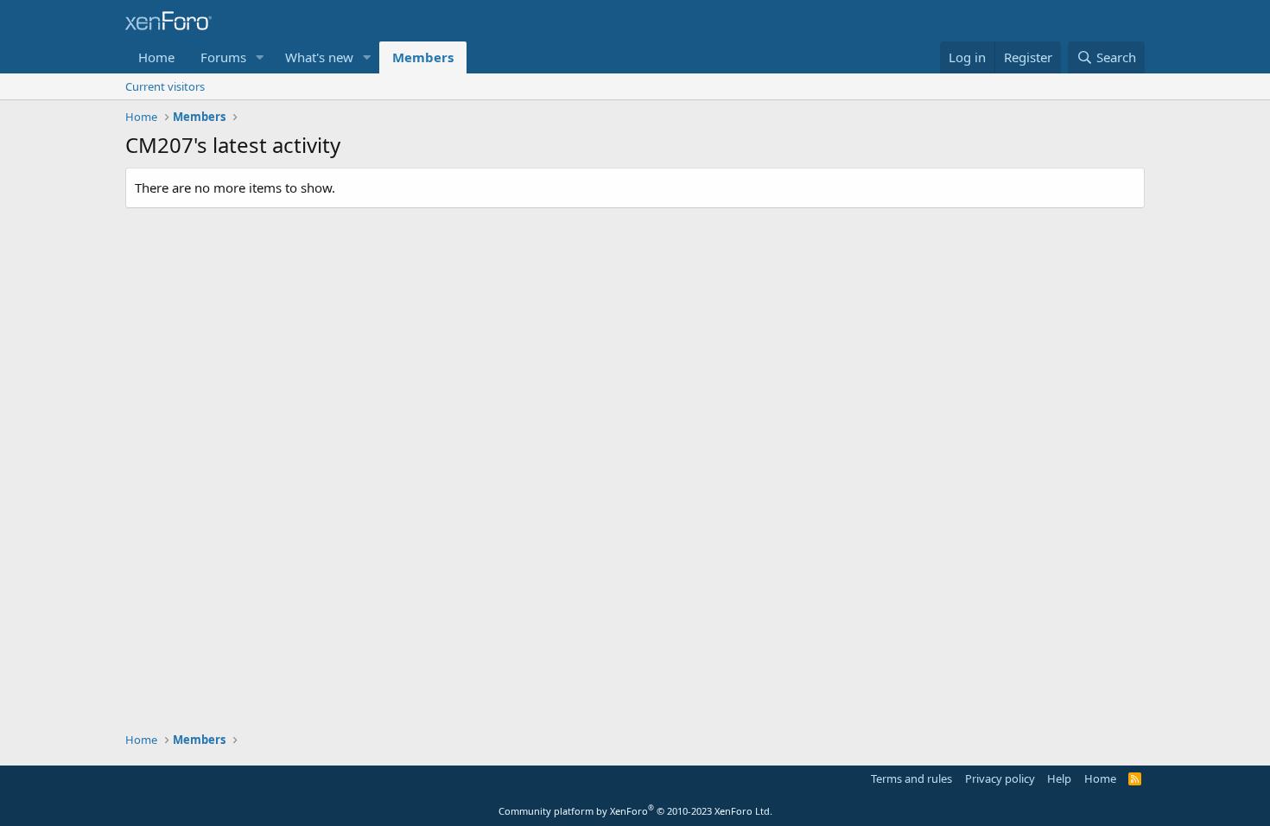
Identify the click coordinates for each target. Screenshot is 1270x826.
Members (423, 57)
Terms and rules (911, 778)
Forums (223, 57)
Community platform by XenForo (635, 810)
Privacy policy (1000, 778)
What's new (319, 57)
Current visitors (165, 86)
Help (1059, 778)
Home (156, 57)
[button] (260, 57)
